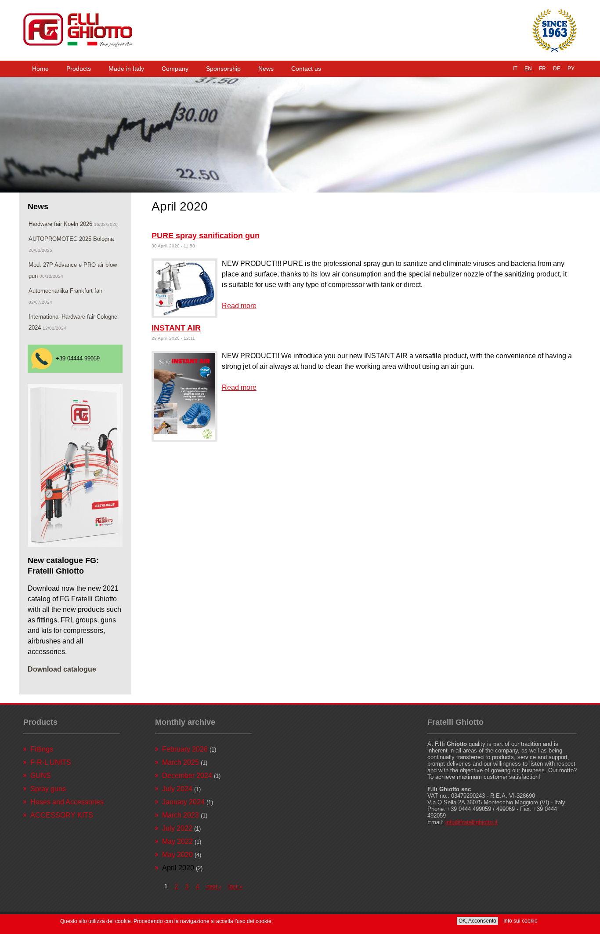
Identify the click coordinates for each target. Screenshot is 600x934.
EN (528, 68)
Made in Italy (126, 68)
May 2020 (177, 854)
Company (175, 68)
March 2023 (180, 815)
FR (542, 68)
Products (78, 68)
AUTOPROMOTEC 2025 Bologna (71, 239)
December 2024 (187, 775)
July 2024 (177, 788)
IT (515, 68)
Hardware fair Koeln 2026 (60, 224)
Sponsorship (223, 68)
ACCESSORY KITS (61, 815)
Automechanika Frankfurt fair (65, 290)
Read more (239, 305)
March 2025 (180, 762)
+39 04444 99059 (78, 358)
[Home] (77, 30)
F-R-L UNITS (50, 762)
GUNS (40, 775)
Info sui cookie (520, 921)
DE (556, 68)
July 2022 (177, 828)
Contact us (306, 68)
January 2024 (183, 802)
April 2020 (178, 868)
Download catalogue (62, 669)
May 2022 (177, 841)
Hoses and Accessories (67, 802)
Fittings (41, 749)
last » (235, 886)
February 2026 (185, 749)
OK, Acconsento (477, 921)
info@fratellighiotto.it (471, 822)
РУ (571, 68)
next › (213, 886)
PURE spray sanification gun (206, 235)
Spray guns (48, 788)
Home (40, 68)
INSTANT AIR (176, 327)
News (266, 68)
